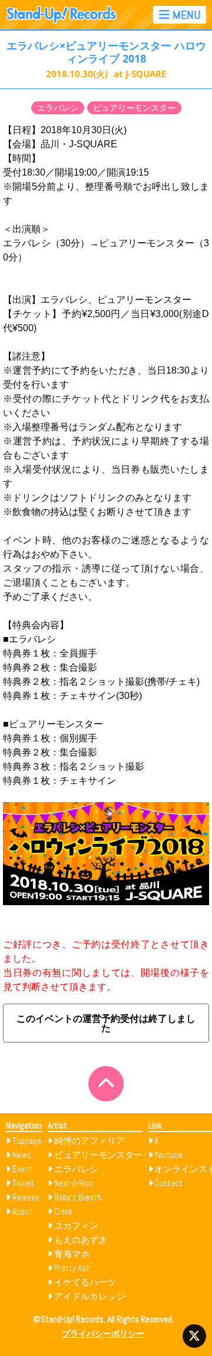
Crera (63, 1211)
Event (22, 1168)
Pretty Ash (72, 1267)
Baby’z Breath (77, 1197)
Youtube (168, 1154)
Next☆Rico (74, 1183)
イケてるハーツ (85, 1282)
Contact (168, 1183)
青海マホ (72, 1253)
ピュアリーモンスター (134, 108)
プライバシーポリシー (103, 1334)
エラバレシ (57, 108)
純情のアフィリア (89, 1140)
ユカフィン (76, 1225)
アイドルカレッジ (89, 1296)
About (22, 1211)
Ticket (23, 1183)
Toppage (26, 1140)
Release (25, 1197)
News (21, 1154)
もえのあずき (80, 1239)
